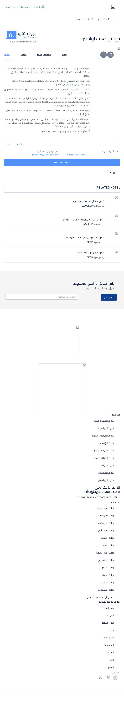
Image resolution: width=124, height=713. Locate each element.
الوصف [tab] (7, 55)
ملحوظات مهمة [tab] (44, 55)
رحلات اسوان (108, 575)
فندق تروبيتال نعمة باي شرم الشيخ (88, 201)
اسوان (111, 660)
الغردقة (110, 615)
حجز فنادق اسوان (106, 473)
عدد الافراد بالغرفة (110, 151)
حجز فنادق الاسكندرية (104, 458)
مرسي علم (109, 637)
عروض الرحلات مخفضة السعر (100, 597)
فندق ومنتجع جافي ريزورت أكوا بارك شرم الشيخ (83, 219)
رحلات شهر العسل (105, 508)
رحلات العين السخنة (105, 552)
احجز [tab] (8, 144)
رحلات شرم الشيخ (106, 530)
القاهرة (110, 667)
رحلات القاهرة (107, 582)
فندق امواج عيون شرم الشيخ (91, 253)
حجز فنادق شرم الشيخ (104, 421)
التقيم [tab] (64, 55)
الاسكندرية (109, 645)
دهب (98, 19)
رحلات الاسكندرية (106, 590)
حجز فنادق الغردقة (105, 428)
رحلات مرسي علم (106, 560)
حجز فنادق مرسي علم (104, 450)
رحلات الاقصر (108, 567)
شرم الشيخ (109, 608)
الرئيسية (107, 19)
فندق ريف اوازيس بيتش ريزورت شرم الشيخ (85, 238)
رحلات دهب (108, 545)
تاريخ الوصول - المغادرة (48, 151)
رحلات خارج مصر (107, 515)
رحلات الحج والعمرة (105, 523)
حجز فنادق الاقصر (106, 465)
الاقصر (111, 652)
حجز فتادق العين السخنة (103, 435)
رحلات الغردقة (107, 538)
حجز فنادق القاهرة (105, 480)
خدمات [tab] (24, 55)
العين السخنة (108, 623)
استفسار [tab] (19, 144)
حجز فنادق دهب (106, 443)
